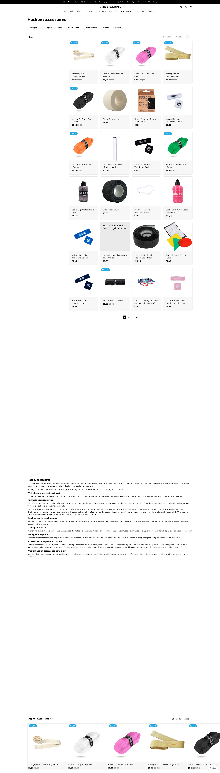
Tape (60, 28)
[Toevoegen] (95, 66)
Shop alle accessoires (182, 719)
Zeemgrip (47, 28)
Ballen (118, 28)
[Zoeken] (181, 7)
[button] (178, 36)
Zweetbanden (91, 28)
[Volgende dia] (189, 746)
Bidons (106, 28)
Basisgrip (33, 28)
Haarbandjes (73, 28)
